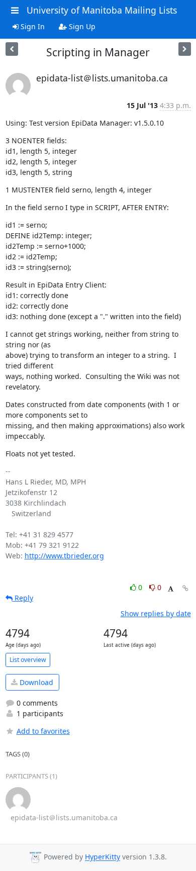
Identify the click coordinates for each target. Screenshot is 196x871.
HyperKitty (102, 857)
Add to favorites (43, 731)
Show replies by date (156, 613)
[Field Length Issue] (12, 49)
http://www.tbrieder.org (64, 555)
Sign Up (81, 26)
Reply (23, 598)
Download (35, 682)
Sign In (32, 26)
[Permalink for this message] (185, 588)
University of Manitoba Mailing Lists (102, 10)
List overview (28, 659)
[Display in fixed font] (170, 589)
